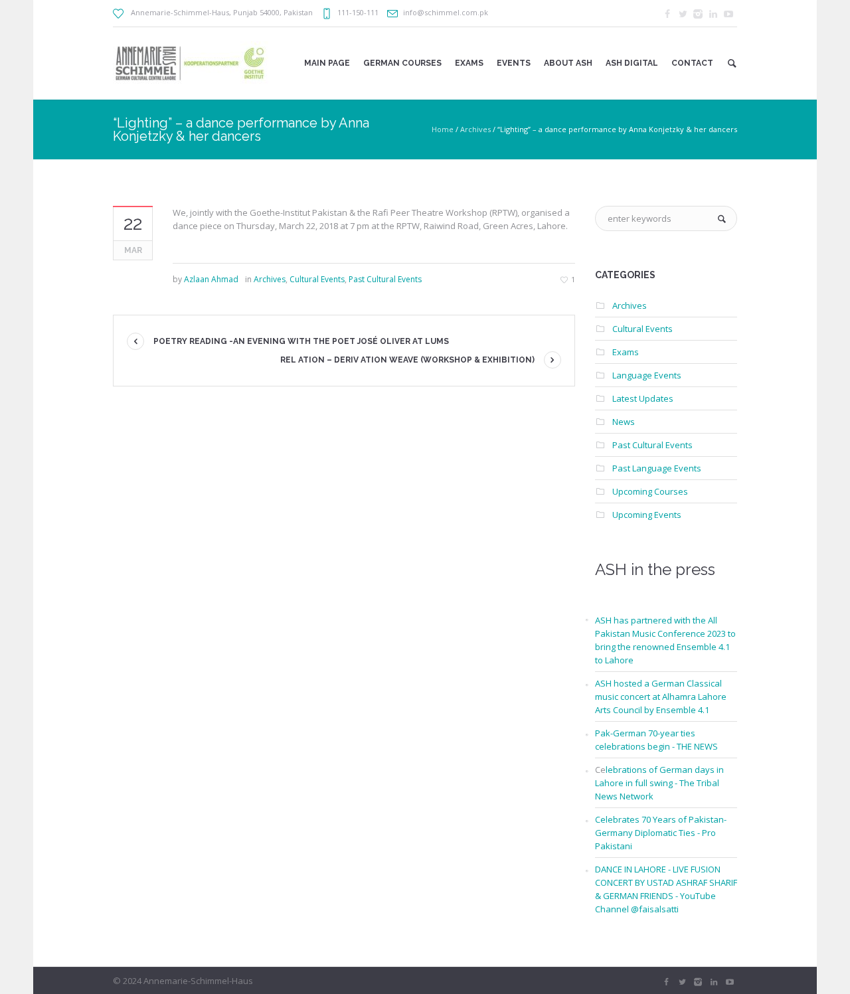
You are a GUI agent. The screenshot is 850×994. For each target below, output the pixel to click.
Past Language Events (656, 468)
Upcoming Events (646, 515)
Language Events (646, 375)
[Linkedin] (713, 14)
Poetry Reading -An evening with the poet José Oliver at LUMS (301, 341)
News (623, 422)
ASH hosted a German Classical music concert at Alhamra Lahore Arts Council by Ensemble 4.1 (660, 696)
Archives (475, 129)
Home (443, 129)
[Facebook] (667, 14)
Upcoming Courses (650, 491)
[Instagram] (698, 14)
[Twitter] (682, 14)
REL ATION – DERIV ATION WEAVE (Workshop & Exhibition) (407, 360)
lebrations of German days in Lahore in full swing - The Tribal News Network (659, 783)
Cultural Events (317, 279)
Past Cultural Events (385, 279)
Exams (625, 352)
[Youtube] (728, 14)
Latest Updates (642, 398)
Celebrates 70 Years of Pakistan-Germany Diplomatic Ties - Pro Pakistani (660, 832)
